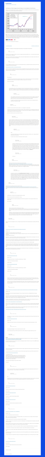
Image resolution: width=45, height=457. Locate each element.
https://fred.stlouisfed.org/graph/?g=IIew (12, 318)
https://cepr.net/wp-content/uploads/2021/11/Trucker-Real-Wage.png (14, 301)
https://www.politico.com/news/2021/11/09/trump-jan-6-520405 (13, 339)
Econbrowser (8, 3)
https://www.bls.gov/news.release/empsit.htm (12, 352)
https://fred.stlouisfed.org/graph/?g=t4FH (12, 264)
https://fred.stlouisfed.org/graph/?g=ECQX (11, 441)
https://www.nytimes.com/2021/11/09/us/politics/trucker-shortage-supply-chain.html (16, 229)
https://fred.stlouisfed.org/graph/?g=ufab (12, 255)
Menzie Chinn (17, 41)
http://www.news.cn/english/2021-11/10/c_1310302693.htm (13, 411)
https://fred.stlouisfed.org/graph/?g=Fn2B (10, 399)
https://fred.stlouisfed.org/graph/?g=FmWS (11, 392)
